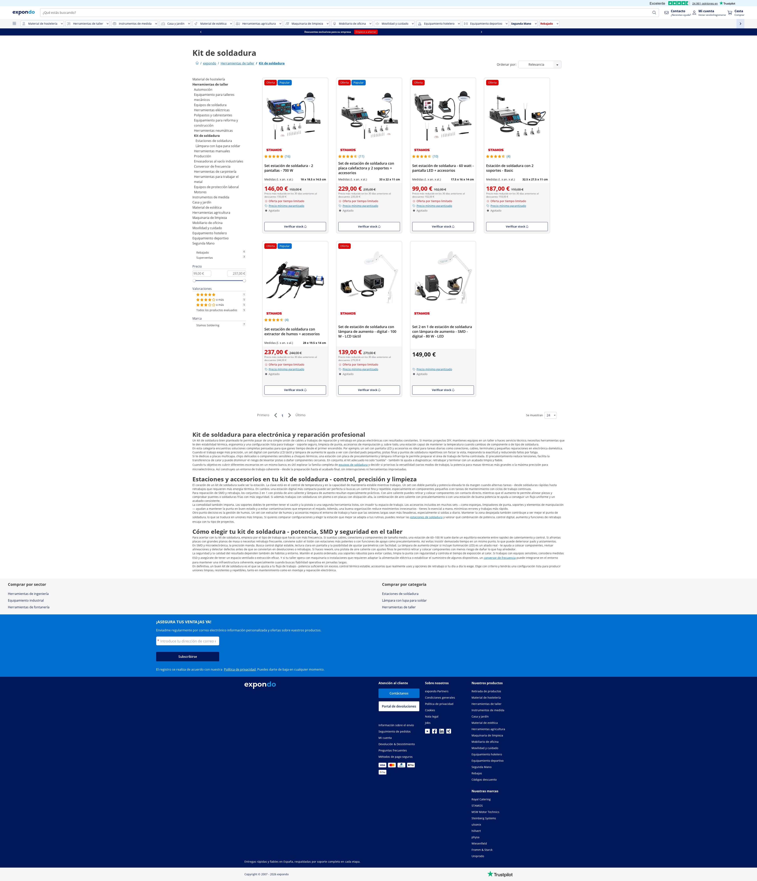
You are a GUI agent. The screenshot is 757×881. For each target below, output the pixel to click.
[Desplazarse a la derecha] (518, 32)
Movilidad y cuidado (207, 228)
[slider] (194, 280)
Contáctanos (399, 693)
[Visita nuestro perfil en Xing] (448, 732)
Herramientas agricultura (211, 212)
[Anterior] (275, 415)
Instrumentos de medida (210, 197)
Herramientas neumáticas (213, 130)
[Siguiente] (289, 415)
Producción (202, 156)
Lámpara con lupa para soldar (218, 146)
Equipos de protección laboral (216, 187)
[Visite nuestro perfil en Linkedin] (441, 732)
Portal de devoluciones (399, 706)
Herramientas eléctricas (212, 110)
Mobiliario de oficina (207, 223)
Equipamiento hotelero (209, 233)
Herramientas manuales (212, 151)
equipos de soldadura (353, 465)
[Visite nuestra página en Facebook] (434, 732)
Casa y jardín (201, 202)
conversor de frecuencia (500, 558)
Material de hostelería (208, 79)
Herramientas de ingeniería (28, 594)
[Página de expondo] (197, 63)
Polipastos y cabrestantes (213, 115)
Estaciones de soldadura (214, 141)
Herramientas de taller (210, 84)
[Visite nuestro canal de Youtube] (427, 732)
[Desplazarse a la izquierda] (238, 32)
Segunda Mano (203, 243)
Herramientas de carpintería (215, 171)
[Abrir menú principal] (14, 23)
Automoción (203, 89)
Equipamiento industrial (26, 600)
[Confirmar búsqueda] (654, 12)
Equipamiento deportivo (210, 238)
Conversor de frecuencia (212, 166)
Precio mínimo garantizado (286, 206)
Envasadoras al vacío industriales (218, 161)
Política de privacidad (240, 669)
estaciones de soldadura (426, 517)
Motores (200, 192)
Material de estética (207, 207)
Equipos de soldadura (210, 105)
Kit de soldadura (207, 135)
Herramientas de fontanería (28, 607)
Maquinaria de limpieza (209, 218)
